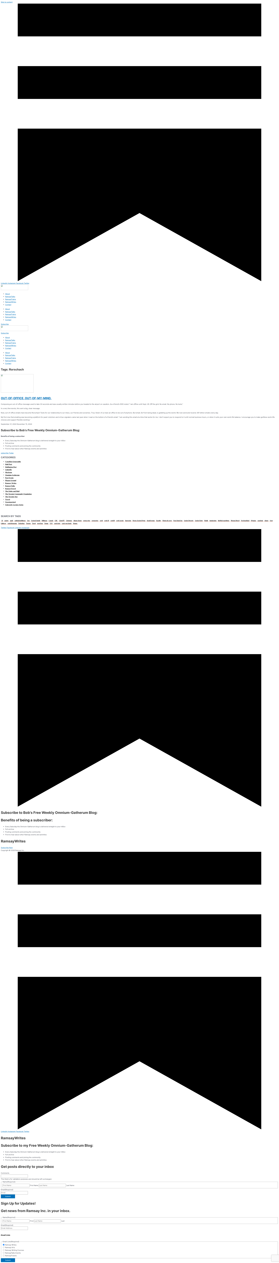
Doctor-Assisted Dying (139, 520)
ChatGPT (62, 520)
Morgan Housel (235, 520)
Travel (7, 499)
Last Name (70, 1185)
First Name (34, 1185)
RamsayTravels (11, 1256)
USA (51, 523)
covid (101, 520)
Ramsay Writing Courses (14, 1250)
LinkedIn (8, 470)
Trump (46, 523)
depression (128, 520)
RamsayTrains (10, 299)
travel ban (40, 523)
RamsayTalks (10, 297)
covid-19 (106, 520)
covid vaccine (120, 520)
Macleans (8, 472)
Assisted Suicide (35, 520)
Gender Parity (199, 520)
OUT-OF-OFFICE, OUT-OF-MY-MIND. (26, 398)
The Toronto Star (11, 497)
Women (75, 523)
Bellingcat (44, 520)
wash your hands (66, 523)
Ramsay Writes (10, 483)
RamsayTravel (10, 489)
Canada (51, 520)
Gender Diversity (188, 520)
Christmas (69, 520)
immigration (213, 520)
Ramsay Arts (10, 1247)
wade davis (57, 523)
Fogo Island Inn (177, 520)
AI (2, 520)
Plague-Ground (10, 480)
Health (206, 520)
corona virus (86, 520)
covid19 (113, 520)
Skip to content (7, 2)
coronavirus (95, 520)
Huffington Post (10, 467)
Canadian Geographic (13, 461)
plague (266, 520)
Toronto (28, 523)
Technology (21, 523)
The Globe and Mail (12, 491)
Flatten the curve (167, 520)
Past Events (9, 478)
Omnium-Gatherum (12, 475)
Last (63, 1221)
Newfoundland (245, 520)
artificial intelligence (20, 520)
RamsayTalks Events (13, 1253)
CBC (56, 520)
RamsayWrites (10, 302)
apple (11, 520)
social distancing (12, 523)
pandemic (260, 520)
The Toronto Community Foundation (18, 494)
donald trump (151, 520)
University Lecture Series (14, 505)
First (31, 1221)
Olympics (253, 520)
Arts (28, 520)
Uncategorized (10, 502)
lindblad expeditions (223, 520)
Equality (158, 520)
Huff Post (8, 464)
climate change (77, 520)
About (7, 294)
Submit (8, 1196)
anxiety (6, 520)
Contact (8, 305)
